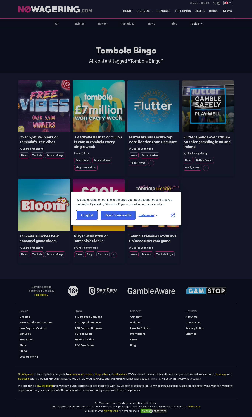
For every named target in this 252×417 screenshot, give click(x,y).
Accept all (87, 215)
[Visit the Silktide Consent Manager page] (173, 215)
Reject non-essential (118, 215)
